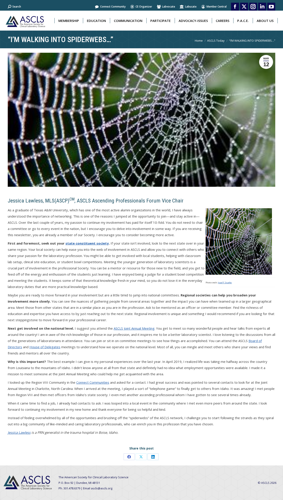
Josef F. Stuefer (225, 282)
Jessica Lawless (19, 432)
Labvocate (168, 6)
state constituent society (87, 243)
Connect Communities (92, 382)
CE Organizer (144, 6)
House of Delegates (44, 347)
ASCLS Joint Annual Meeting (134, 328)
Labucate (191, 6)
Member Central (217, 6)
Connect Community (113, 6)
